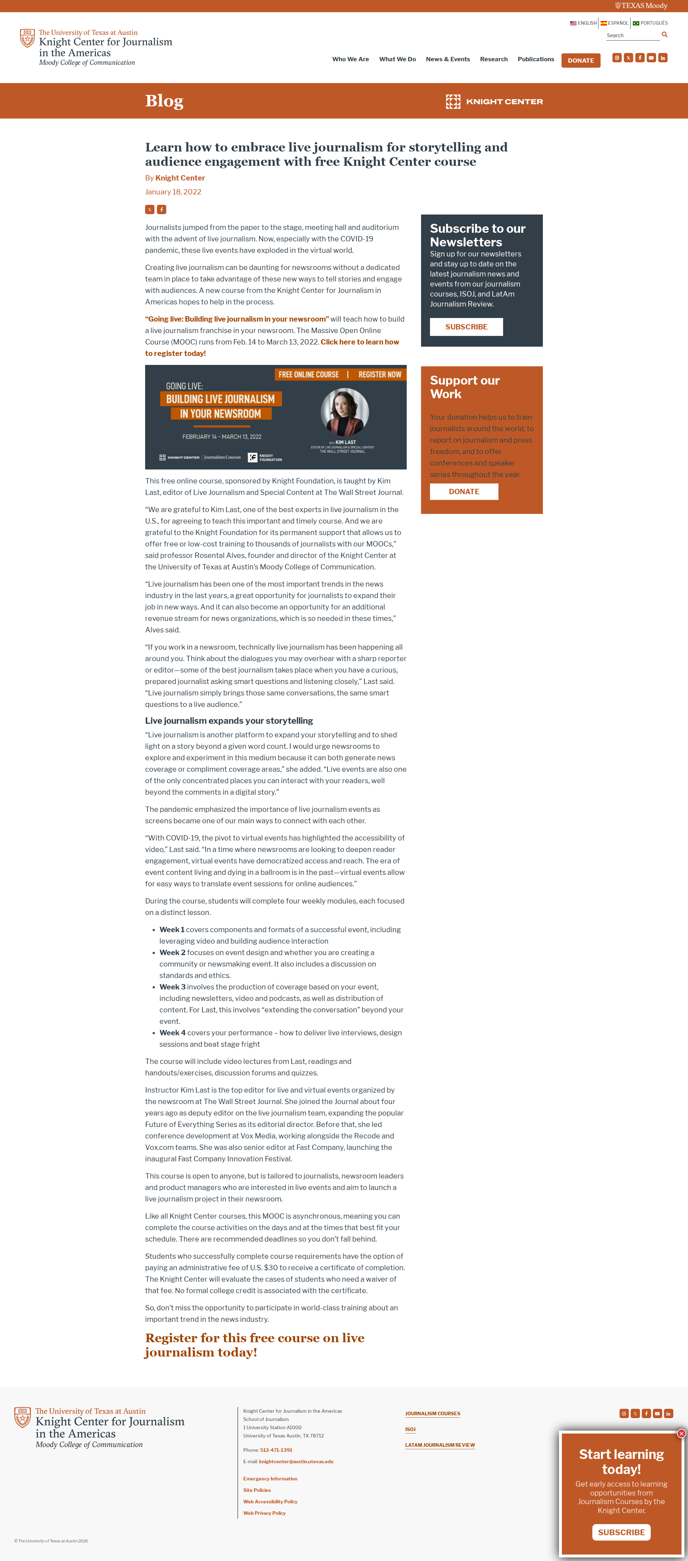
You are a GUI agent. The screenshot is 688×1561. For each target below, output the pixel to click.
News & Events (448, 59)
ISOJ (410, 1429)
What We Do (397, 59)
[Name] (664, 34)
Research (494, 59)
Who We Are (350, 59)
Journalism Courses (432, 1413)
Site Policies (257, 1490)
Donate (581, 60)
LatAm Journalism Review (440, 1445)
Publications (536, 59)
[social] (617, 57)
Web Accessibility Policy (270, 1501)
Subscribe (466, 327)
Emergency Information (270, 1478)
